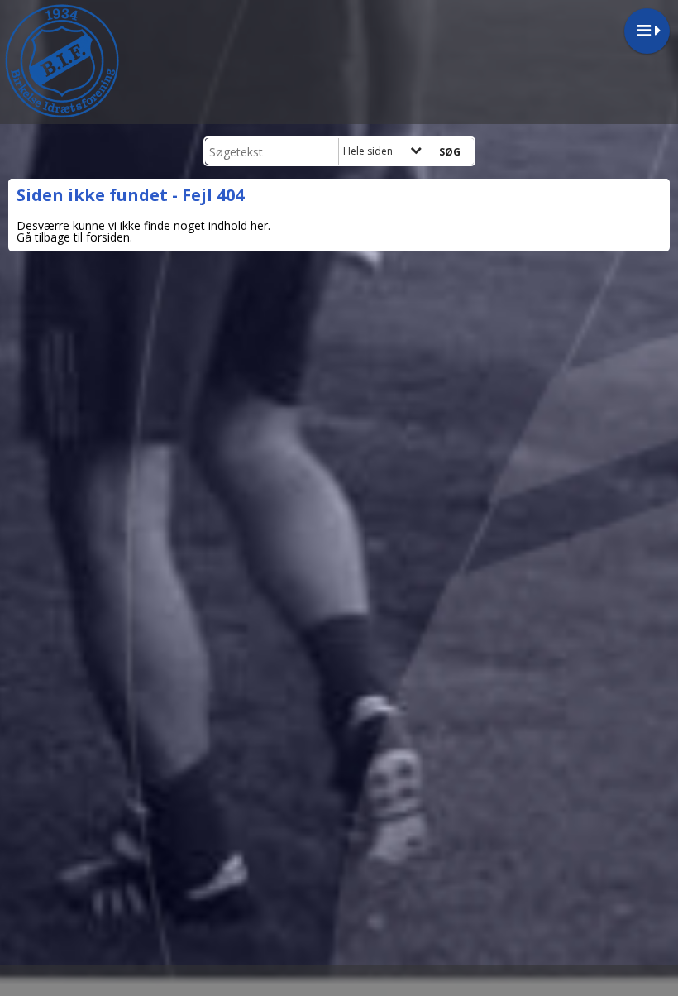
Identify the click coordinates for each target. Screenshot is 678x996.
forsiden (108, 237)
